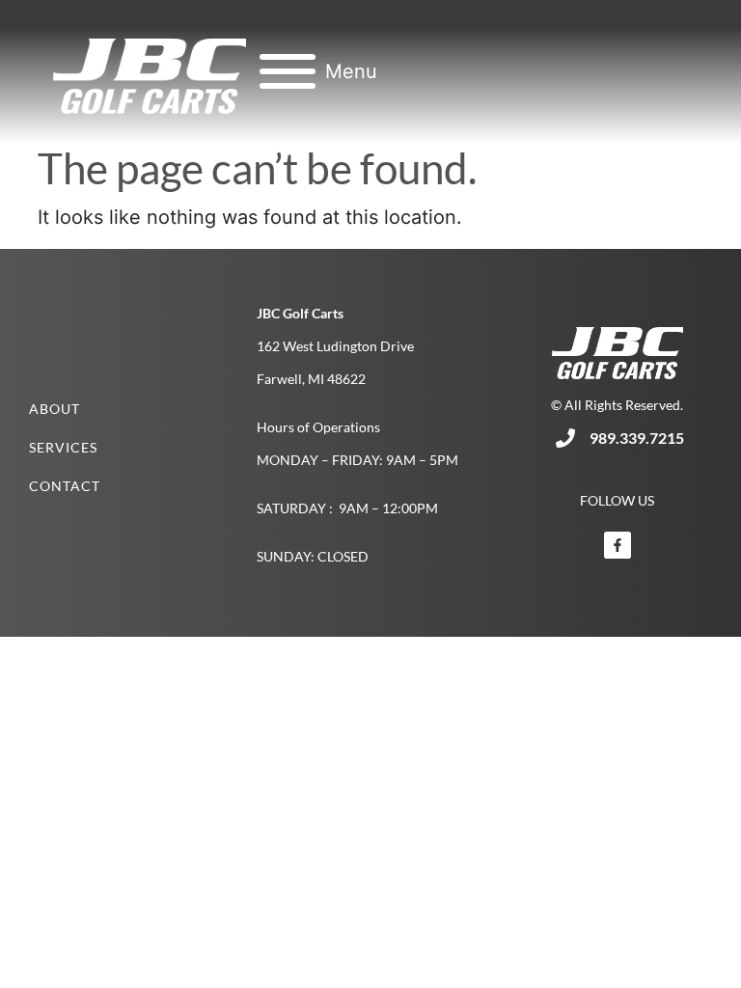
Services (63, 447)
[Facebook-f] (617, 545)
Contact (64, 486)
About (54, 408)
